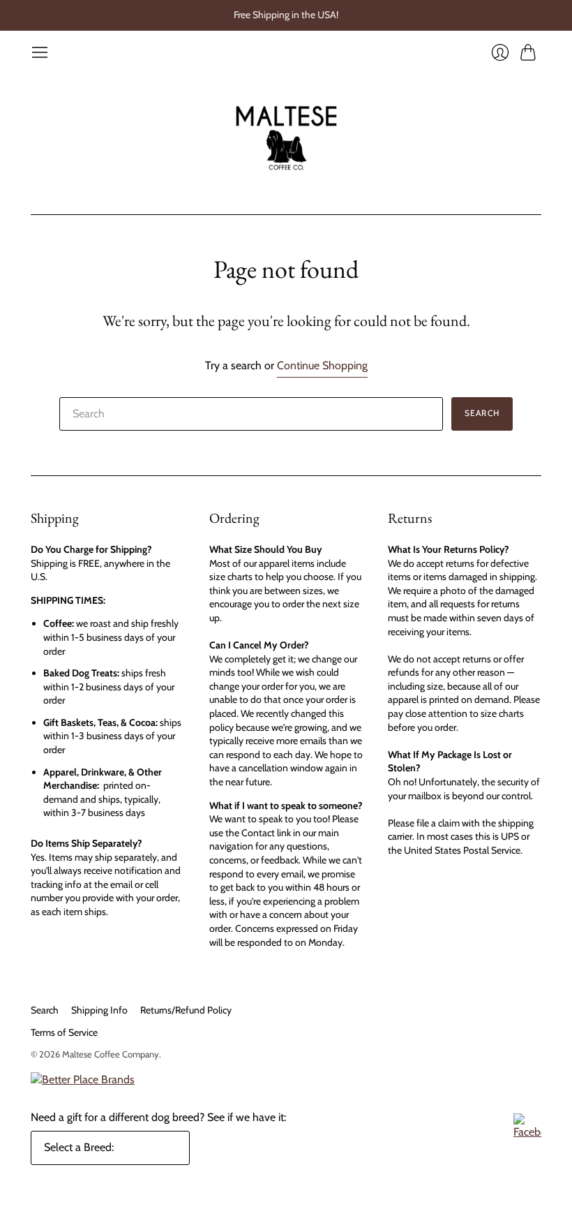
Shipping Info (99, 1010)
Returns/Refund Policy (186, 1010)
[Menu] (39, 52)
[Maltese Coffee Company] (286, 138)
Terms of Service (64, 1032)
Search (45, 1010)
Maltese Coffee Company (110, 1054)
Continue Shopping (322, 365)
